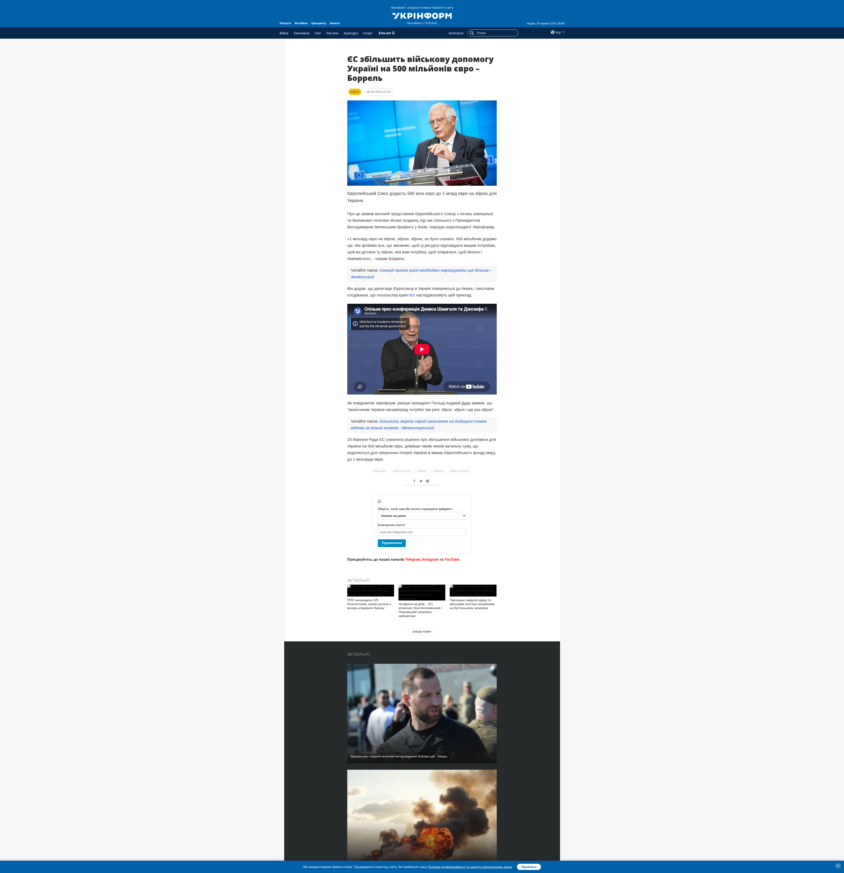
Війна (284, 33)
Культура (351, 33)
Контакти (456, 33)
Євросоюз (379, 471)
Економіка (302, 33)
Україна (421, 471)
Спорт (368, 33)
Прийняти (529, 867)
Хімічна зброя (401, 471)
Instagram (430, 559)
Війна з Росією (460, 471)
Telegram (412, 559)
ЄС (412, 295)
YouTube (451, 559)
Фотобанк (301, 23)
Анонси (335, 23)
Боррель (438, 471)
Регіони (332, 33)
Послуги (285, 23)
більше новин (422, 631)
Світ (318, 33)
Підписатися (392, 543)
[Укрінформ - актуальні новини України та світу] (421, 15)
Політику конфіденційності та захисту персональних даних (470, 867)
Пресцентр (318, 23)
